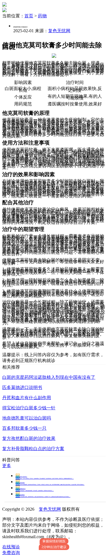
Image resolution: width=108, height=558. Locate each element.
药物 (42, 15)
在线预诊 (11, 547)
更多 (6, 465)
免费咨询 (11, 552)
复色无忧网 (59, 30)
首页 (28, 15)
